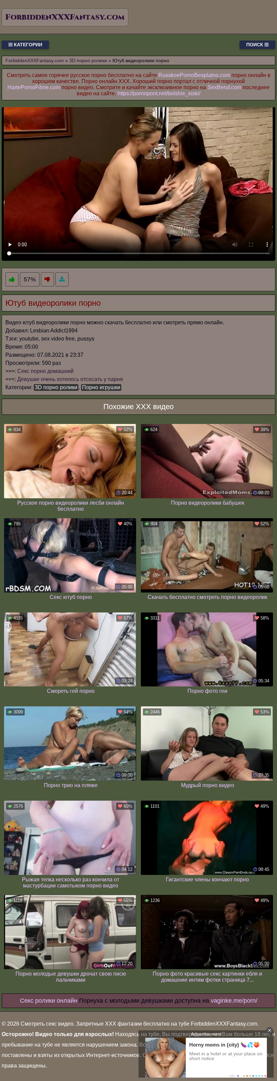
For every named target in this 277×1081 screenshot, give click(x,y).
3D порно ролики (56, 387)
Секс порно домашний (45, 371)
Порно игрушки (101, 387)
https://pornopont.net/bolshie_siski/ (159, 93)
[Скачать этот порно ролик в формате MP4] (62, 279)
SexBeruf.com (224, 87)
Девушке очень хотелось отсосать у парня (70, 379)
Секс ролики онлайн (48, 1000)
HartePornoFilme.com (33, 87)
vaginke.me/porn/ (234, 1000)
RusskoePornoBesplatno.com (194, 75)
